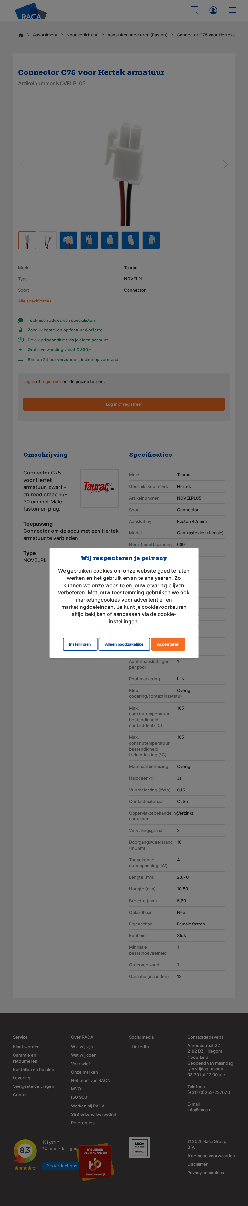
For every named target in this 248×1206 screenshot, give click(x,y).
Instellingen (80, 644)
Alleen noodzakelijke (124, 644)
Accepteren (168, 644)
